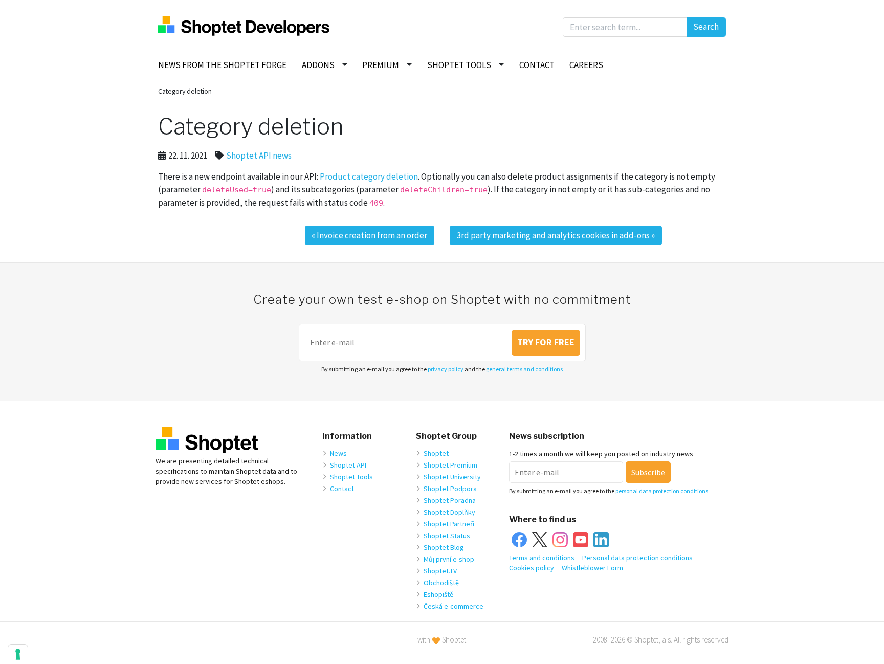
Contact (537, 65)
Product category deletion (369, 176)
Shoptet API (348, 465)
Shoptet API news (259, 155)
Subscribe (648, 472)
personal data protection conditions (661, 491)
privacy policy (445, 369)
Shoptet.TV (440, 571)
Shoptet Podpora (450, 488)
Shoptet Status (447, 535)
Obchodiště (441, 582)
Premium (380, 65)
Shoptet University (452, 476)
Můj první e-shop (449, 559)
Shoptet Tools (459, 65)
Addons (318, 65)
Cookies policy (531, 567)
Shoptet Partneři (449, 523)
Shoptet (436, 453)
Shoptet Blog (444, 547)
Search (706, 26)
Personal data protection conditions (637, 557)
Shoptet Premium (450, 465)
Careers (586, 65)
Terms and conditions (541, 557)
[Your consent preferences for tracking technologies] (18, 654)
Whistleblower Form (592, 567)
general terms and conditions (524, 369)
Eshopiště (438, 594)
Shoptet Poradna (450, 500)
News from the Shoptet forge (222, 65)
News (338, 453)
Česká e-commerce (453, 606)
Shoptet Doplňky (449, 512)
